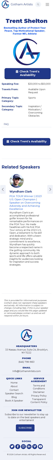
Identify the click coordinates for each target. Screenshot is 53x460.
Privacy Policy (39, 395)
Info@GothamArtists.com (26, 371)
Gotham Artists (22, 4)
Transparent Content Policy (39, 401)
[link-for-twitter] (12, 446)
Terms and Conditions (39, 387)
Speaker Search (14, 393)
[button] (28, 74)
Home (14, 382)
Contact (14, 390)
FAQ (6, 124)
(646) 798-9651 (26, 362)
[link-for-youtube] (40, 446)
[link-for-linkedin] (29, 446)
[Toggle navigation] (47, 4)
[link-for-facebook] (17, 446)
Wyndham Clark (20, 191)
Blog (14, 397)
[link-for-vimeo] (34, 446)
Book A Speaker (14, 400)
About (14, 386)
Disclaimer (39, 392)
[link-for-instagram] (23, 446)
